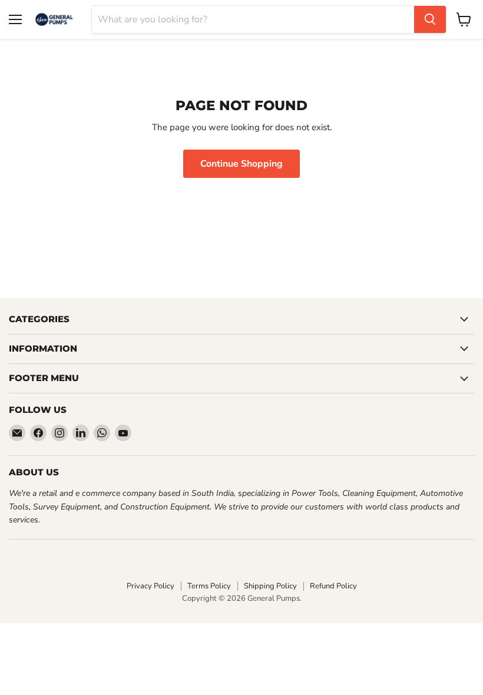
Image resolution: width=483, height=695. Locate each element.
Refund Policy (333, 586)
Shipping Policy (270, 586)
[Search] (430, 19)
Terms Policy (209, 586)
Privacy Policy (150, 586)
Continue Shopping (241, 163)
